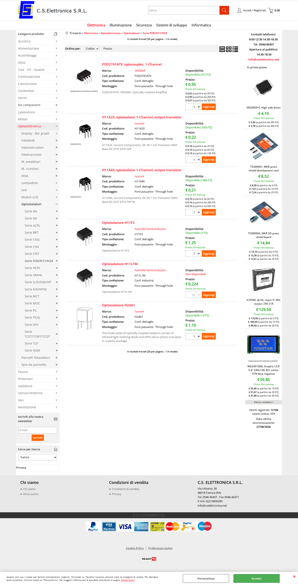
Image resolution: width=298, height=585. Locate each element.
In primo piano (257, 67)
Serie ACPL (32, 225)
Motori (23, 119)
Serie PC (31, 310)
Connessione (27, 84)
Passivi (23, 372)
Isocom (139, 123)
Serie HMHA (33, 275)
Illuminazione (121, 25)
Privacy (116, 494)
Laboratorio (26, 112)
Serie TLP (31, 343)
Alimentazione (28, 48)
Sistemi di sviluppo (171, 25)
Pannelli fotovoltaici (35, 357)
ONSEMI (140, 70)
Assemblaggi (27, 55)
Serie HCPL (32, 268)
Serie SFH (31, 325)
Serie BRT (32, 232)
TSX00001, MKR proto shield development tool (264, 168)
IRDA (24, 176)
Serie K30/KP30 (36, 289)
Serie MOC (32, 303)
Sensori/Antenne (30, 393)
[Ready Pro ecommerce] (149, 559)
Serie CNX (32, 247)
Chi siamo (29, 489)
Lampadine (29, 183)
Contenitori (26, 91)
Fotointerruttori (32, 147)
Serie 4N (31, 211)
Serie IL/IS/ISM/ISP (38, 282)
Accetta (257, 578)
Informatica (201, 25)
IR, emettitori (30, 162)
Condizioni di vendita (125, 489)
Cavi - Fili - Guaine (31, 69)
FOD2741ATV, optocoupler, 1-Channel (132, 64)
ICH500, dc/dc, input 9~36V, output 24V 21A (264, 301)
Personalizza (206, 578)
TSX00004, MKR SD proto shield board (263, 235)
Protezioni (25, 379)
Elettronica (96, 25)
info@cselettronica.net (263, 59)
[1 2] (193, 254)
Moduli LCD (29, 197)
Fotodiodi (28, 140)
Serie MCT (32, 296)
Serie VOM (32, 350)
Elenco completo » (263, 402)
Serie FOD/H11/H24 (39, 261)
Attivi (22, 62)
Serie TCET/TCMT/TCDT (37, 334)
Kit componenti (29, 105)
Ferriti (22, 98)
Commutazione (29, 76)
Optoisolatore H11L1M (120, 264)
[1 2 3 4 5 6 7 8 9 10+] (193, 107)
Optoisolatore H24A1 (118, 305)
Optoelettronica (29, 126)
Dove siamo (30, 494)
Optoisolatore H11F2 (118, 222)
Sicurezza (144, 25)
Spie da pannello (33, 364)
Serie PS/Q (32, 317)
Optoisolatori (31, 204)
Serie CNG (32, 239)
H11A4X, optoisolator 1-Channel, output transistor (142, 170)
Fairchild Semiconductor (150, 229)
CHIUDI (294, 576)
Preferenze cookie (160, 548)
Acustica (24, 41)
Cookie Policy (128, 580)
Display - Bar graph (35, 133)
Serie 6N (31, 218)
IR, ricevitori (30, 169)
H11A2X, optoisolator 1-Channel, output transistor (142, 117)
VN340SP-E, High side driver (264, 107)
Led (24, 190)
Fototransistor (31, 154)
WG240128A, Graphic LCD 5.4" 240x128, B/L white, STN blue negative (263, 370)
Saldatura (25, 386)
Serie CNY (32, 254)
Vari (21, 400)
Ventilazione (27, 407)
